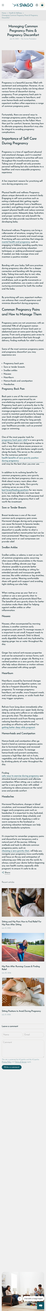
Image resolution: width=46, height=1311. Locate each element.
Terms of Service (20, 1062)
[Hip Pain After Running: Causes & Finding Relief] (23, 947)
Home (4, 13)
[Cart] (42, 5)
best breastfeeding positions (15, 490)
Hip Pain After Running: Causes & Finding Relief (21, 968)
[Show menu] (3, 5)
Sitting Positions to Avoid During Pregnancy (21, 1011)
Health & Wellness (15, 13)
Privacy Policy (6, 1062)
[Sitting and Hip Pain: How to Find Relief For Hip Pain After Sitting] (23, 902)
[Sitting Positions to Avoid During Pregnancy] (23, 992)
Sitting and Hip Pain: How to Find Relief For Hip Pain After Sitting (21, 923)
